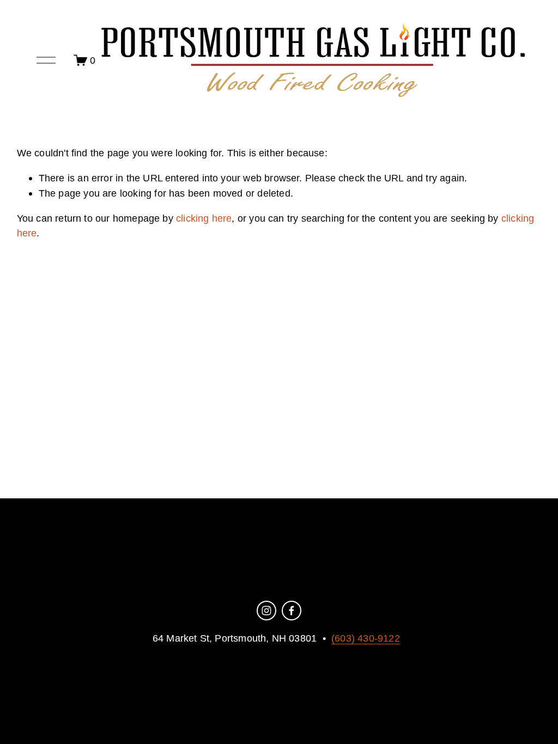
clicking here (204, 218)
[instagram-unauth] (266, 610)
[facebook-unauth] (291, 610)
